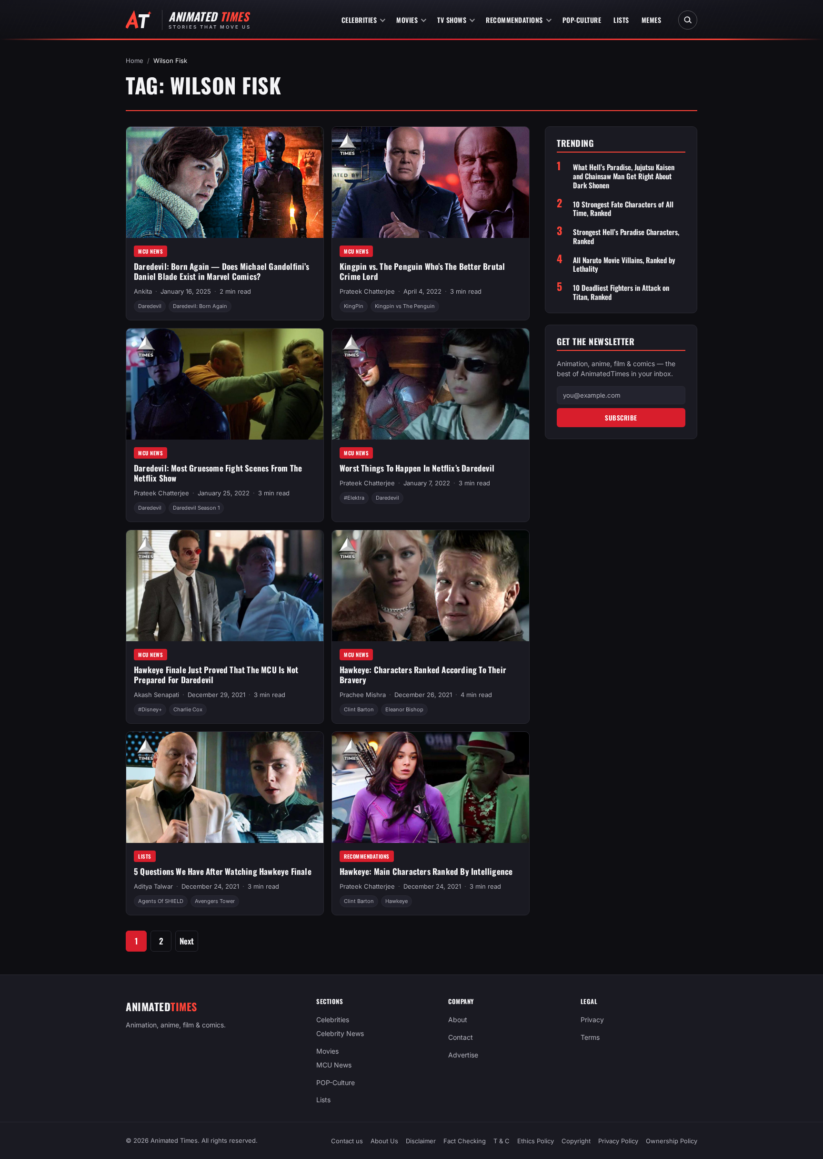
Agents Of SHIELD (160, 901)
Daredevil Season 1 (196, 507)
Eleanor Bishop (404, 709)
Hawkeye (396, 901)
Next (187, 941)
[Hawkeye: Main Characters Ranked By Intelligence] (430, 787)
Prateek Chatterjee (367, 291)
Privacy (592, 1019)
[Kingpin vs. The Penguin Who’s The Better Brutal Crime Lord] (430, 182)
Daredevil (149, 306)
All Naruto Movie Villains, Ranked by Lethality (624, 265)
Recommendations (514, 20)
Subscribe (621, 417)
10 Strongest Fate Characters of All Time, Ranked (623, 209)
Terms (590, 1037)
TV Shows (451, 20)
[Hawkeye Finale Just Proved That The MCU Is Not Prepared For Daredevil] (224, 585)
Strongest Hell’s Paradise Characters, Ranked (626, 236)
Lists (621, 20)
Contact (460, 1037)
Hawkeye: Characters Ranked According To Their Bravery (423, 675)
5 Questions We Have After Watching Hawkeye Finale (222, 871)
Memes (652, 20)
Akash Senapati (156, 694)
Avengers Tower (215, 901)
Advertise (463, 1055)
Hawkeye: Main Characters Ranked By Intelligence (426, 871)
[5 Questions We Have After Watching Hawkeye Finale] (224, 787)
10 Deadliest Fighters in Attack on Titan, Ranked (621, 292)
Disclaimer (421, 1141)
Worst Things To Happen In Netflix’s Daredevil (417, 468)
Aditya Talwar (153, 886)
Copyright (576, 1141)
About (457, 1019)
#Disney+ (150, 709)
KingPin (353, 306)
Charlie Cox (187, 709)
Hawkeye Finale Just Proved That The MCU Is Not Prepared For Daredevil (216, 675)
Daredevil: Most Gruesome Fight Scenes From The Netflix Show (218, 473)
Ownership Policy (671, 1141)
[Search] (687, 20)
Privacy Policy (618, 1141)
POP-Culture (582, 20)
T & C (501, 1141)
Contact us (347, 1141)
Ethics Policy (535, 1141)
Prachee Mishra (363, 694)
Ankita (143, 291)
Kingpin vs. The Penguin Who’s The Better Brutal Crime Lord (422, 271)
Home (134, 60)
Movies (407, 20)
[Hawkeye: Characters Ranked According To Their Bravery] (430, 585)
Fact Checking (464, 1141)
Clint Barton (359, 709)
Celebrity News (340, 1033)
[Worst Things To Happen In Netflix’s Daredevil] (430, 384)
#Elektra (354, 497)
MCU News (150, 251)
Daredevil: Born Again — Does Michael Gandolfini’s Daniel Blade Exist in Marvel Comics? (221, 271)
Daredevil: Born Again (200, 306)
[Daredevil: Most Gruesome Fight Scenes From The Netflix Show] (224, 384)
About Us (384, 1141)
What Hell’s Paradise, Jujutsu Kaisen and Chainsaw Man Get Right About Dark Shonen (623, 176)
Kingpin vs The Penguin (405, 306)
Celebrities (359, 20)
